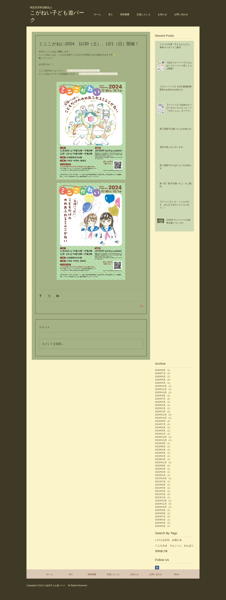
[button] (124, 14)
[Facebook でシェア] (40, 295)
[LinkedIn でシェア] (57, 295)
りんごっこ (176, 545)
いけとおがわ (162, 539)
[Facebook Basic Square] (157, 568)
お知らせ (177, 539)
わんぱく (189, 545)
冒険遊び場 (161, 551)
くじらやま (161, 545)
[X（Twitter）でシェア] (49, 295)
